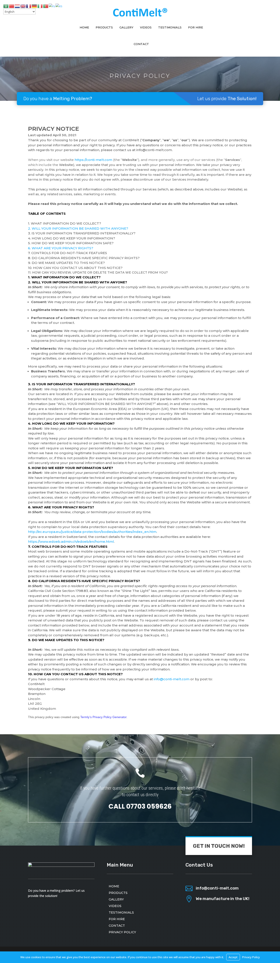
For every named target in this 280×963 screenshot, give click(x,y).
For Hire (195, 27)
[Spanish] (59, 6)
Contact (141, 44)
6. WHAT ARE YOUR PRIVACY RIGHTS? (60, 248)
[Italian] (40, 6)
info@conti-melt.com (171, 679)
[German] (34, 6)
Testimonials (170, 27)
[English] (23, 6)
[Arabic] (6, 6)
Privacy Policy (122, 932)
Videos (146, 27)
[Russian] (52, 6)
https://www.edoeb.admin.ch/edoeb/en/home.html (71, 541)
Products (104, 27)
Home (84, 27)
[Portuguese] (46, 6)
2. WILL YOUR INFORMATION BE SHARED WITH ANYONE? (78, 228)
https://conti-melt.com (93, 160)
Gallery (126, 27)
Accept (233, 957)
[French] (29, 6)
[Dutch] (17, 6)
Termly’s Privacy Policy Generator (103, 717)
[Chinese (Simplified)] (12, 6)
